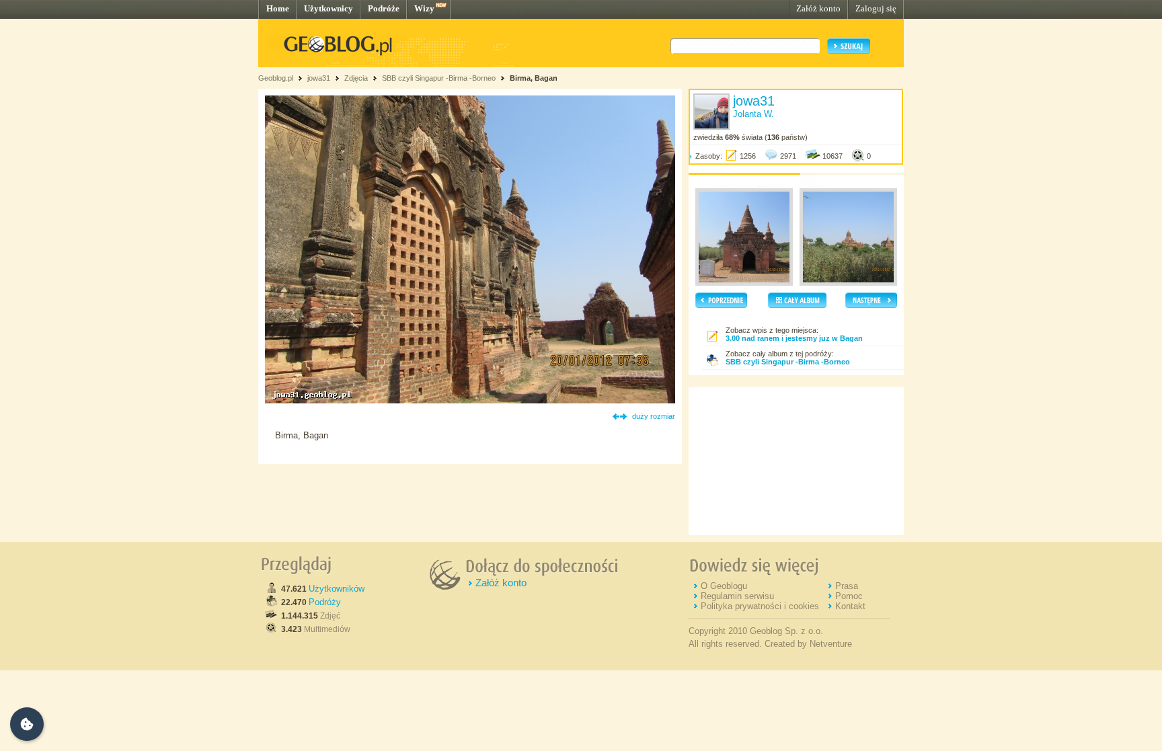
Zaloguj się (875, 8)
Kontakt (850, 606)
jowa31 (318, 78)
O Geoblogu (724, 586)
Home (277, 8)
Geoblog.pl (275, 78)
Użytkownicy (328, 8)
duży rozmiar (653, 416)
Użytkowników (336, 589)
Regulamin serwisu (737, 596)
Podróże (383, 8)
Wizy (424, 8)
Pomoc (849, 596)
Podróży (325, 602)
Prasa (846, 586)
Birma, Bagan (533, 78)
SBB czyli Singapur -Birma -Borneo (440, 78)
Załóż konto (818, 8)
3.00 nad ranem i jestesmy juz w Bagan (794, 338)
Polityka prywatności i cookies (760, 606)
